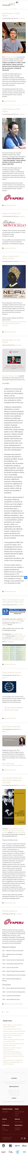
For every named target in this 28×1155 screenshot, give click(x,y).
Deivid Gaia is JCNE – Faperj (11, 14)
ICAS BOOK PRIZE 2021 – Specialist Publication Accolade (13, 780)
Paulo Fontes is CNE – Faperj (11, 110)
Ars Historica (5, 1130)
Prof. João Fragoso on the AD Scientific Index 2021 (13, 600)
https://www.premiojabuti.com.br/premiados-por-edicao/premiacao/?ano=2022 (14, 323)
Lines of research (19, 1121)
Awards (6, 101)
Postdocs (17, 1113)
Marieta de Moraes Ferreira (10, 376)
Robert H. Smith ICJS (11, 213)
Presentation (5, 1111)
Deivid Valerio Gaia (11, 57)
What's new (12, 101)
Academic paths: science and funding (14, 1031)
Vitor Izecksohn (9, 641)
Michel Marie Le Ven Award (11, 341)
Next (8, 1012)
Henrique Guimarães (19, 832)
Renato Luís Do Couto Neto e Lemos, (12, 640)
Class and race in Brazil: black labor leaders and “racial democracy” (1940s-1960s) (13, 1035)
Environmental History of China (12, 1029)
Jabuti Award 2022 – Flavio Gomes (11, 257)
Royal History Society (11, 672)
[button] (12, 8)
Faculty (16, 1115)
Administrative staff (19, 1111)
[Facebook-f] (22, 1138)
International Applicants (18, 1128)
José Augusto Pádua (18, 638)
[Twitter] (25, 1138)
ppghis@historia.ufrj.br (19, 1101)
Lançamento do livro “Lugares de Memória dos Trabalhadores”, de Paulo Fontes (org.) (13, 1062)
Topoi (3, 1128)
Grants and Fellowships (16, 1004)
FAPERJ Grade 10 (9, 911)
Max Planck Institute (11, 726)
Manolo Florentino (20, 636)
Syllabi (3, 1121)
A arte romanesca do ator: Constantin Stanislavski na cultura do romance (13, 830)
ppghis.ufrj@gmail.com (8, 1101)
